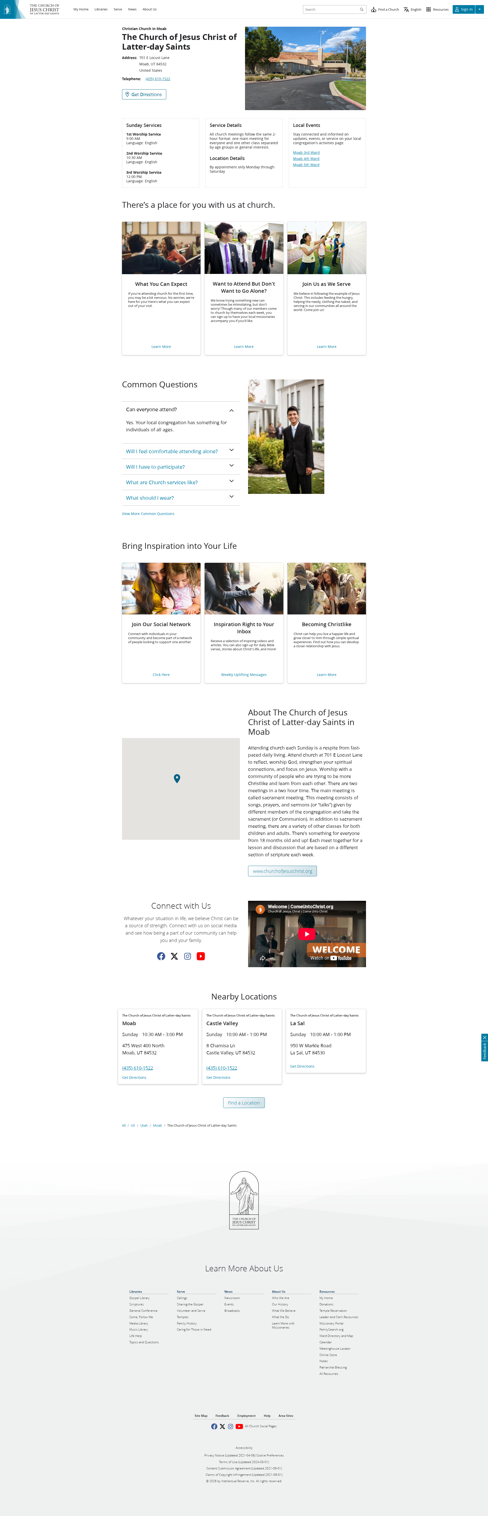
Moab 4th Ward (306, 158)
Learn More (161, 347)
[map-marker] (181, 781)
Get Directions (134, 1078)
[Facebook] (161, 956)
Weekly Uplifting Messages (244, 675)
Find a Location (244, 1102)
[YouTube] (201, 956)
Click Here (161, 675)
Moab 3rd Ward (306, 152)
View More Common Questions (148, 513)
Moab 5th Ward (306, 164)
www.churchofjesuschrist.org (282, 871)
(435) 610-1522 (158, 78)
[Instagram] (188, 956)
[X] (174, 956)
